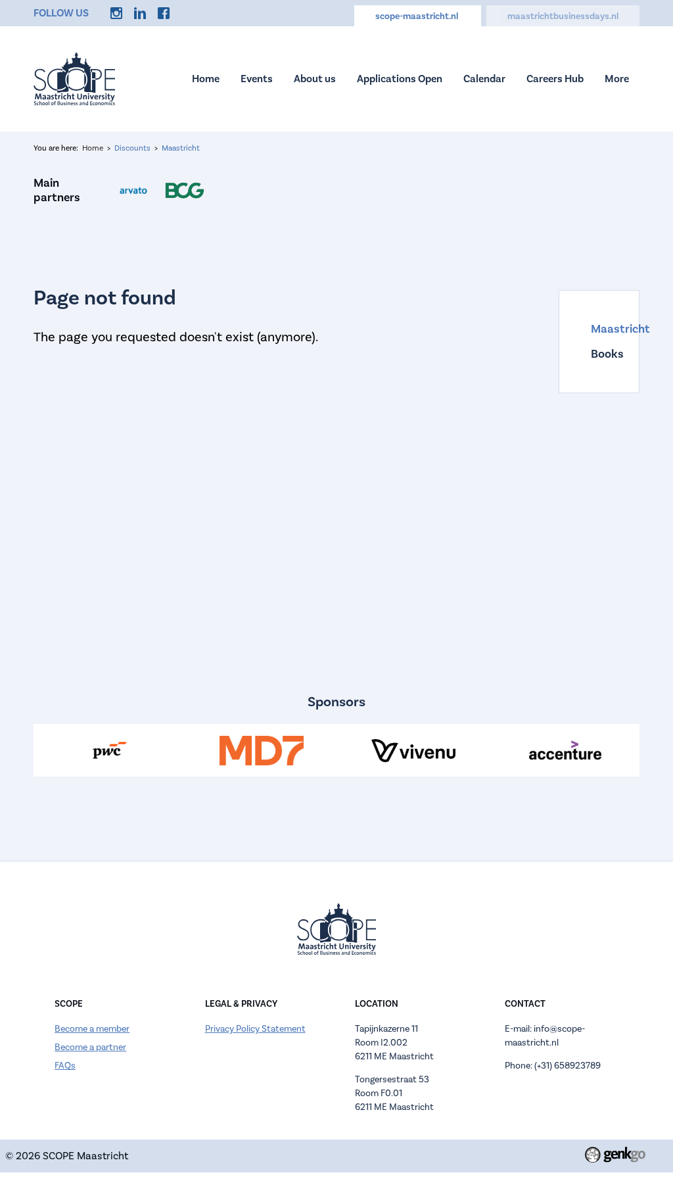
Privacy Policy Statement (255, 1028)
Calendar (484, 78)
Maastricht (181, 148)
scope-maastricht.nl (417, 16)
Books (599, 353)
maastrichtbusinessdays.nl (562, 16)
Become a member (92, 1028)
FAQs (65, 1065)
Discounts (132, 148)
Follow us (61, 13)
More (617, 78)
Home (206, 78)
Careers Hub (555, 78)
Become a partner (90, 1047)
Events (257, 78)
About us (315, 78)
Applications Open (399, 78)
